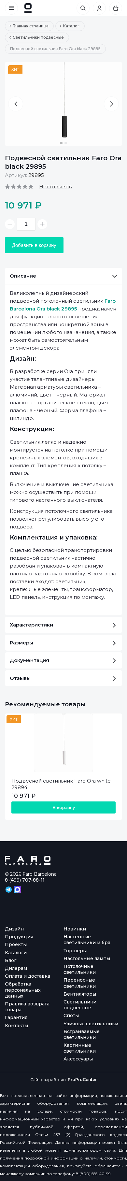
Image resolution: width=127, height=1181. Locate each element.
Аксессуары (78, 1059)
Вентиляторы (80, 994)
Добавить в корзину (34, 245)
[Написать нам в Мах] (17, 889)
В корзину (63, 807)
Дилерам (16, 968)
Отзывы (20, 678)
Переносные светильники (80, 983)
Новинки (75, 929)
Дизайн (14, 929)
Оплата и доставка (27, 976)
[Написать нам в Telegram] (9, 889)
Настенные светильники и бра (87, 939)
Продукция (19, 937)
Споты (71, 1015)
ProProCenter (82, 1079)
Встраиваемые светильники (82, 1034)
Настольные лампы (87, 958)
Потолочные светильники (80, 969)
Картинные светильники (80, 1048)
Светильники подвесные (80, 1005)
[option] (63, 104)
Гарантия (16, 1017)
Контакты (16, 1026)
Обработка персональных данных (23, 990)
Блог (10, 960)
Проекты (16, 944)
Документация (29, 660)
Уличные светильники (91, 1024)
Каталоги (16, 953)
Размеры (21, 643)
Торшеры (75, 951)
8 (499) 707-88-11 (25, 880)
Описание (23, 276)
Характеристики (31, 625)
